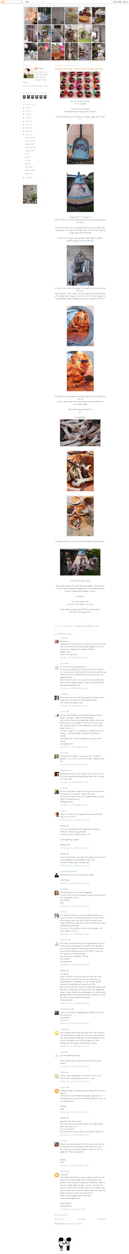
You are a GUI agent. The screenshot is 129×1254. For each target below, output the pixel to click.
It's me (62, 753)
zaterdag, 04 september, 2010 (74, 820)
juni (26, 157)
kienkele (63, 694)
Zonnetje (63, 1029)
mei (26, 160)
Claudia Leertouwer (67, 871)
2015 (27, 118)
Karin (62, 912)
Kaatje (62, 638)
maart (27, 167)
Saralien (63, 1072)
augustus (28, 151)
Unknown (63, 1087)
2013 (27, 125)
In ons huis (64, 10)
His (61, 811)
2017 (27, 111)
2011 (27, 131)
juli (26, 154)
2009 (28, 178)
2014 (27, 121)
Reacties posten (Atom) (73, 1224)
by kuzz (63, 663)
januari (28, 173)
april (27, 164)
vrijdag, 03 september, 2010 (74, 658)
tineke (62, 788)
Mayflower (64, 940)
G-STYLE (63, 712)
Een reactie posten (61, 1215)
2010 (27, 135)
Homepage (81, 1219)
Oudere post (102, 1219)
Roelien (62, 1052)
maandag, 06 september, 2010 (74, 1166)
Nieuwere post (59, 1219)
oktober (28, 144)
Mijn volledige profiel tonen (35, 86)
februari (28, 170)
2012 (27, 128)
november (29, 141)
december (29, 138)
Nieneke (40, 68)
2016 (27, 114)
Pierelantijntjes (65, 1009)
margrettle (64, 770)
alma (62, 1141)
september (29, 147)
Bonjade (63, 889)
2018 (27, 108)
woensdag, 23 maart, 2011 (72, 1209)
